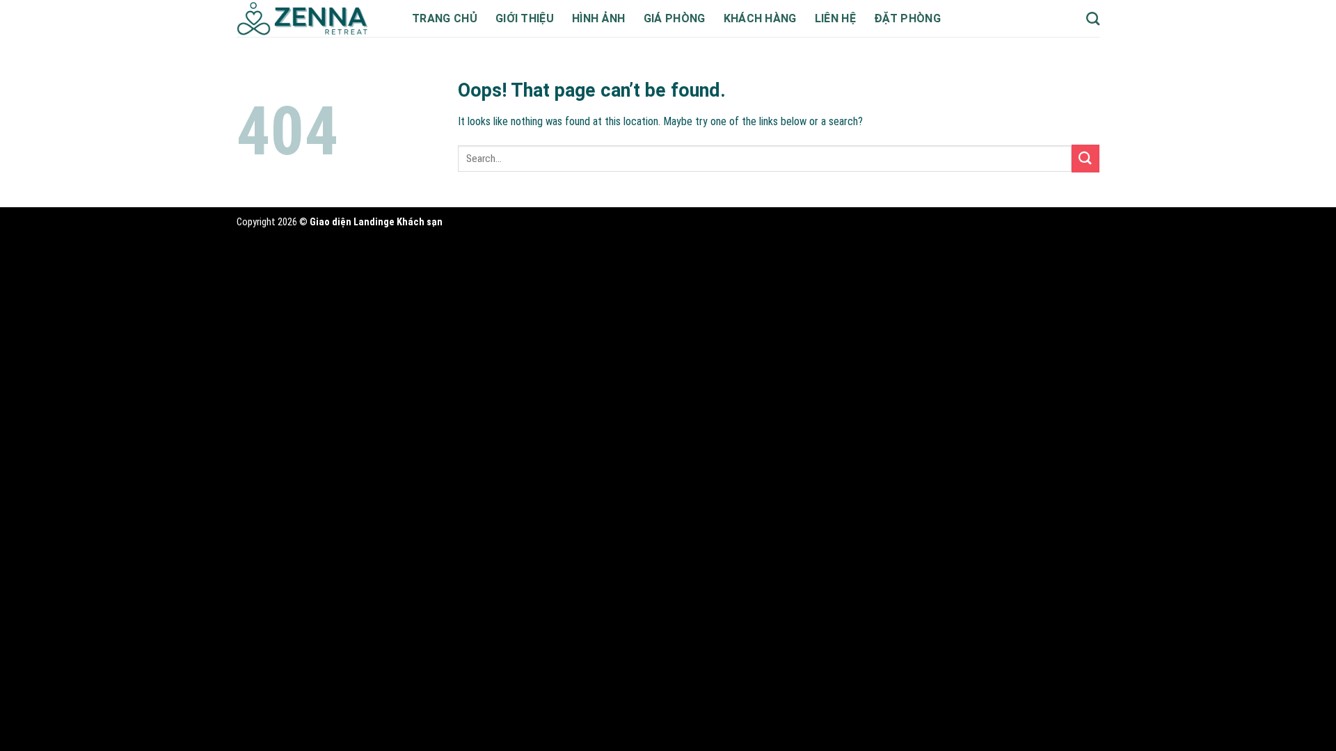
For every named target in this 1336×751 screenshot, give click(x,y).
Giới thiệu (524, 18)
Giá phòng (675, 18)
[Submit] (1085, 158)
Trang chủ (444, 18)
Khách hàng (760, 18)
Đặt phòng (907, 18)
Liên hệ (835, 18)
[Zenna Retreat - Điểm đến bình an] (314, 18)
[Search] (1092, 18)
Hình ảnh (599, 18)
